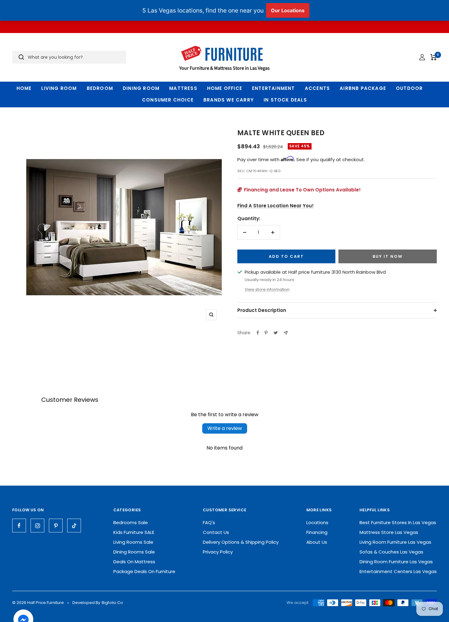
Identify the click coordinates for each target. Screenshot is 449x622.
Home (24, 88)
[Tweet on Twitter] (275, 333)
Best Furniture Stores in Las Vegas (398, 522)
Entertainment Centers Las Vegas (398, 571)
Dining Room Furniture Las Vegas (396, 561)
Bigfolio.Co (112, 602)
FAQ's (209, 522)
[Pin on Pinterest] (266, 333)
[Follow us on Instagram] (37, 525)
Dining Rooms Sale (134, 552)
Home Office (224, 88)
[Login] (422, 57)
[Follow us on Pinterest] (56, 525)
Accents (317, 88)
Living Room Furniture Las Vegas (395, 542)
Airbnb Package (363, 88)
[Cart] (433, 57)
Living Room (59, 88)
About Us (316, 542)
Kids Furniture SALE (133, 532)
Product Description (261, 310)
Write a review (224, 428)
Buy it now (388, 256)
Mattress (183, 88)
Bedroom (100, 88)
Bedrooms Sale (130, 522)
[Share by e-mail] (286, 333)
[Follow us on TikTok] (74, 525)
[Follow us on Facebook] (19, 525)
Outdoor (409, 88)
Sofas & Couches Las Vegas (391, 552)
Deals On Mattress (134, 561)
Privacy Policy (218, 552)
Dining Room (141, 88)
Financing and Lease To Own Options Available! (302, 190)
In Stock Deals (285, 100)
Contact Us (216, 532)
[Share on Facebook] (258, 333)
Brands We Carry (228, 100)
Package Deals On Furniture (144, 571)
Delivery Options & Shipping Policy (241, 542)
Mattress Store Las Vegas (389, 532)
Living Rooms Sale (133, 542)
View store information (267, 289)
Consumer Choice (168, 100)
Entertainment (273, 88)
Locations (317, 522)
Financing (316, 532)
